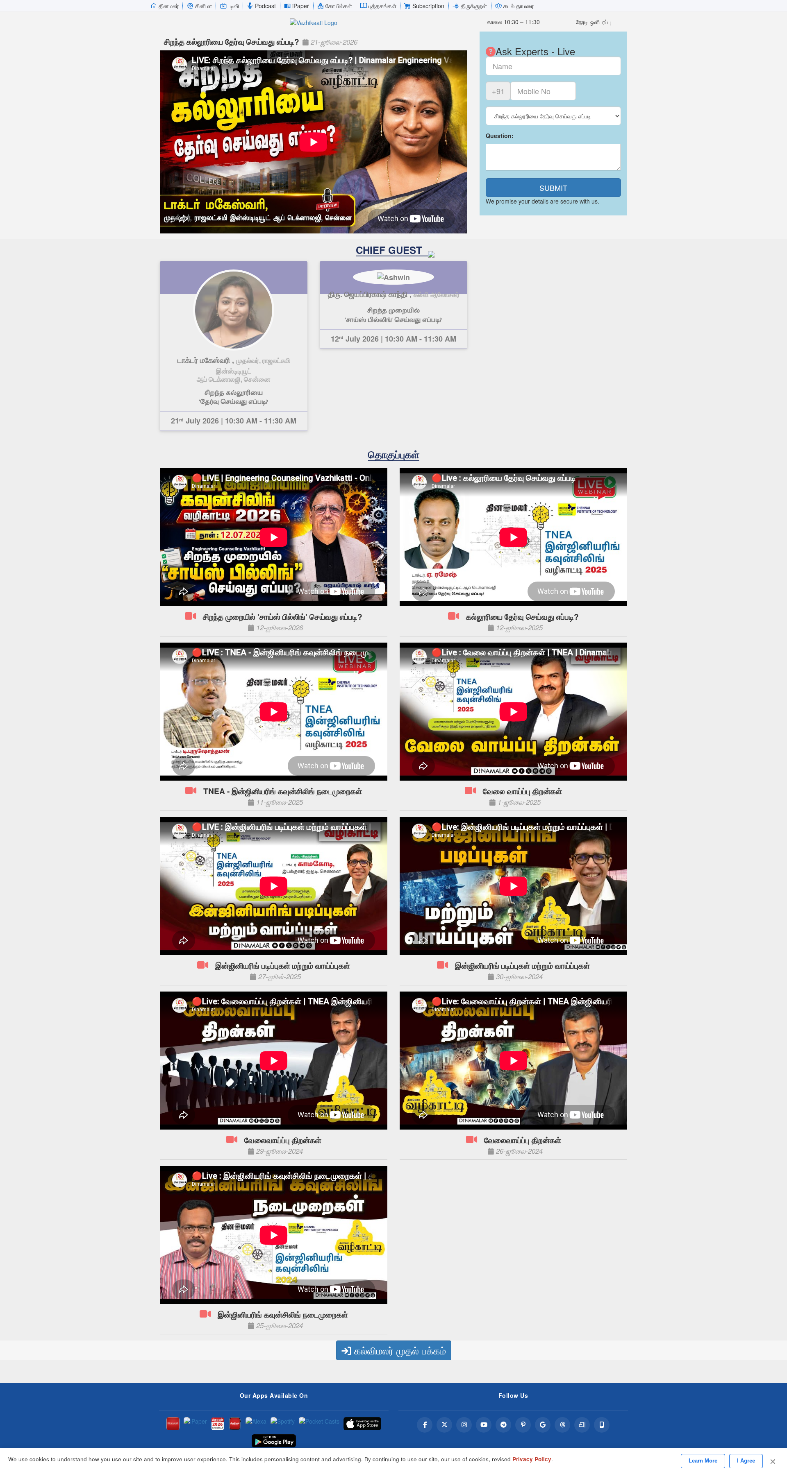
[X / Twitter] (444, 1425)
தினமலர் (169, 6)
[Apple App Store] (362, 1423)
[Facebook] (424, 1425)
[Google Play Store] (274, 1440)
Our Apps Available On (274, 1395)
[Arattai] (582, 1425)
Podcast (265, 6)
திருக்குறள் (474, 6)
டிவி (234, 6)
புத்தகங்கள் (382, 6)
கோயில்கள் (338, 6)
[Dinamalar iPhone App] (234, 1423)
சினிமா (203, 6)
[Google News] (542, 1425)
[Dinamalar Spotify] (283, 1423)
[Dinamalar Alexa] (256, 1423)
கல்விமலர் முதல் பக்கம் (398, 1350)
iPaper (300, 6)
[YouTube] (483, 1425)
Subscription (428, 6)
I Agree (746, 1461)
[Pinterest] (523, 1425)
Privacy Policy (531, 1459)
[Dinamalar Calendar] (217, 1423)
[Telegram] (503, 1425)
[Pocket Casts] (319, 1423)
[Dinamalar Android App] (173, 1423)
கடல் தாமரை (518, 6)
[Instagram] (464, 1425)
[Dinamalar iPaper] (195, 1423)
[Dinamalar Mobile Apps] (602, 1425)
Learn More (703, 1461)
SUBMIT (553, 187)
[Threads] (562, 1425)
